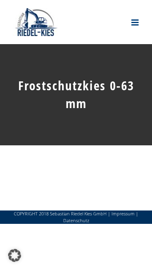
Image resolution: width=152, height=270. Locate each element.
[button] (14, 255)
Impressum (123, 213)
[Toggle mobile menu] (135, 22)
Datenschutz (76, 220)
